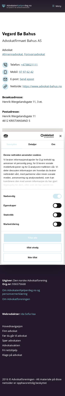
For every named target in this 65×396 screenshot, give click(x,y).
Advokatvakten (11, 345)
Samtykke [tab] (11, 144)
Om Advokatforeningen (16, 299)
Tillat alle (32, 237)
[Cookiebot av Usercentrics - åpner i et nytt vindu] (41, 136)
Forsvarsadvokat (34, 54)
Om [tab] (53, 144)
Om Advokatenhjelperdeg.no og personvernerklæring (21, 291)
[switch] (57, 205)
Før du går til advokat (14, 335)
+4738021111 (29, 64)
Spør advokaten (11, 340)
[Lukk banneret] (60, 136)
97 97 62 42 (26, 71)
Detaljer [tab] (32, 144)
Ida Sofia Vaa (28, 314)
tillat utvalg (32, 247)
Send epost (27, 79)
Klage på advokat (12, 355)
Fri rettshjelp (9, 350)
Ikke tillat (32, 257)
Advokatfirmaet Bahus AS (22, 40)
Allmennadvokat (12, 54)
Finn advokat (9, 331)
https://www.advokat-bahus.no (42, 86)
